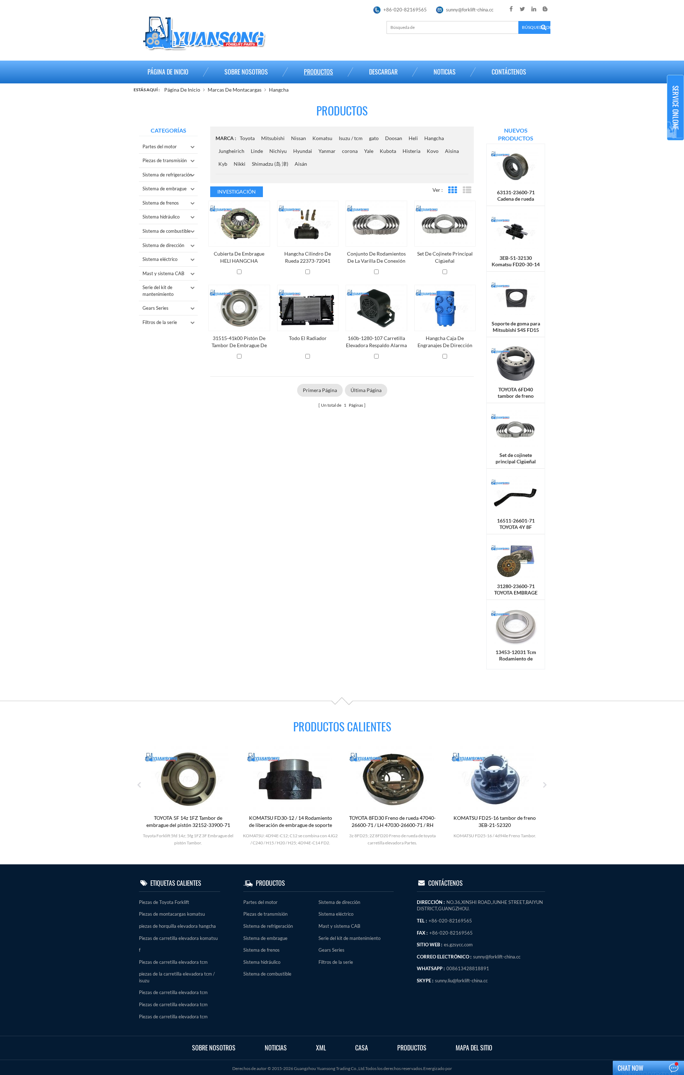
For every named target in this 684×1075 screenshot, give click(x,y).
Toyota (247, 138)
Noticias (445, 71)
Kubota (388, 151)
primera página (320, 390)
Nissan (298, 138)
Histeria (411, 151)
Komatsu (322, 138)
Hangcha (279, 90)
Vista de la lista (467, 190)
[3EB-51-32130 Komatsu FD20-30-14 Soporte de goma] (515, 232)
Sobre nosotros (246, 71)
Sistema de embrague (164, 188)
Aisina (452, 151)
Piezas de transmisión (164, 160)
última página (366, 390)
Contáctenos (509, 71)
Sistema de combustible (166, 231)
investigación (236, 192)
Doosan (393, 138)
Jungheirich (231, 151)
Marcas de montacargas (234, 90)
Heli (413, 138)
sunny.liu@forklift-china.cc (461, 980)
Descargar (383, 71)
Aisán (301, 164)
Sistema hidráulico (161, 217)
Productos (318, 71)
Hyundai (302, 151)
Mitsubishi (273, 138)
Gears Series (155, 308)
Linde (257, 151)
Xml (321, 1047)
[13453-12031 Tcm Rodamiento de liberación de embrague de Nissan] (515, 625)
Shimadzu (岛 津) (270, 164)
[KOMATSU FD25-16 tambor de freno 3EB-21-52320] (494, 778)
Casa (361, 1047)
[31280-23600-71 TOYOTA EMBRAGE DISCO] (515, 560)
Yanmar (327, 151)
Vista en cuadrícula (452, 190)
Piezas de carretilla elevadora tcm (173, 962)
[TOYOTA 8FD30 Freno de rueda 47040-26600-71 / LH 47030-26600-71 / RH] (392, 778)
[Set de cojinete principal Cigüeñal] (515, 428)
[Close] (675, 143)
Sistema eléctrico (159, 259)
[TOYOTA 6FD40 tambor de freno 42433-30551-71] (515, 363)
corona (350, 151)
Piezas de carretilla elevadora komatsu (178, 938)
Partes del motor (159, 146)
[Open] (675, 107)
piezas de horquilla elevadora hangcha (177, 926)
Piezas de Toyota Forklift (164, 902)
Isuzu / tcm (351, 138)
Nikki (239, 164)
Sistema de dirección (163, 245)
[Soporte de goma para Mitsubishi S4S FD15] (515, 297)
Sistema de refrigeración (167, 175)
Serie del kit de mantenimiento (157, 290)
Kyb (222, 164)
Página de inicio (167, 71)
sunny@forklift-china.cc (469, 9)
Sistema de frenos (160, 203)
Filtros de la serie (159, 322)
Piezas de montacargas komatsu (172, 914)
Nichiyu (278, 151)
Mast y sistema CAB (163, 273)
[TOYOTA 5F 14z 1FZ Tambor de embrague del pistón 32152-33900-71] (188, 778)
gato (374, 138)
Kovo (433, 151)
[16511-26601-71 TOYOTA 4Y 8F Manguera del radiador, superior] (515, 494)
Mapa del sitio (474, 1047)
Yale (368, 151)
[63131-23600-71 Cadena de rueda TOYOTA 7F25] (515, 166)
